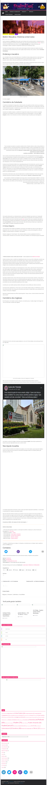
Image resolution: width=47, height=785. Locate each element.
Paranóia (33, 720)
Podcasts (24, 11)
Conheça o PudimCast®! (15, 11)
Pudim (18, 722)
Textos (16, 34)
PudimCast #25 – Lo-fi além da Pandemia (35, 581)
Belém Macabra (5, 34)
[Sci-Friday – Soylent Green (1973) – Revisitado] (38, 605)
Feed (36, 715)
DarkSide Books (27, 715)
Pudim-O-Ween (25, 722)
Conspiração (37, 713)
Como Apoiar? (18, 14)
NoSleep (21, 719)
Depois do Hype (5, 750)
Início (6, 11)
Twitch (39, 42)
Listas (3, 752)
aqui (23, 219)
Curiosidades (13, 715)
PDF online (11, 531)
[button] (26, 12)
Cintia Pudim (11, 39)
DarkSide (21, 715)
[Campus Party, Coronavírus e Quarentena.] (8, 605)
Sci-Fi (33, 725)
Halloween (6, 717)
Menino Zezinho (14, 538)
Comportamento (29, 713)
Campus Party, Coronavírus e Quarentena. (6, 614)
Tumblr (14, 532)
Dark (17, 715)
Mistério (16, 719)
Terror (37, 728)
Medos (10, 719)
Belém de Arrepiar (36, 256)
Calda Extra (10, 713)
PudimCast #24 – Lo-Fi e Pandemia (10, 581)
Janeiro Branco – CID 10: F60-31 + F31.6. (23, 613)
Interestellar (27, 717)
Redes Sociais (28, 725)
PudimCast (9, 558)
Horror (10, 717)
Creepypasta (6, 715)
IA (14, 717)
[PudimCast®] (3, 13)
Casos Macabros (5, 746)
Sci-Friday (38, 725)
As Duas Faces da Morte (15, 535)
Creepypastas (4, 748)
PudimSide (16, 725)
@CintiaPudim (8, 559)
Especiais (31, 11)
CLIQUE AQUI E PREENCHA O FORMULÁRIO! (31, 564)
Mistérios (3, 756)
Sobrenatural (7, 728)
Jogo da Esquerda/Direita (34, 717)
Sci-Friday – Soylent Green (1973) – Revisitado (38, 611)
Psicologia (11, 722)
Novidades (26, 719)
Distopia (32, 715)
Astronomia (4, 713)
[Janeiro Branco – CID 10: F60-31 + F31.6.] (23, 605)
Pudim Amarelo (11, 34)
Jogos (40, 717)
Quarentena (22, 725)
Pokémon (7, 722)
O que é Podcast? (9, 14)
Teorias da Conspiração (27, 728)
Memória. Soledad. (14, 536)
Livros (3, 754)
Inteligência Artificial (20, 717)
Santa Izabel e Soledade (15, 534)
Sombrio (16, 728)
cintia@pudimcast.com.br (12, 560)
